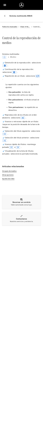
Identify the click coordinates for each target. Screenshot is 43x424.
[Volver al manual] (5, 15)
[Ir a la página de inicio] (21, 5)
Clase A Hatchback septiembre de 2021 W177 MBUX (25, 27)
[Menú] (5, 5)
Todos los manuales (9, 27)
